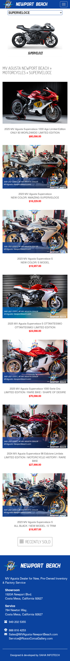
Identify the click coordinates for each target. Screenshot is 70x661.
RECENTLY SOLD (37, 541)
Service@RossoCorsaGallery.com (31, 638)
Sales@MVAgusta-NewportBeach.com (33, 634)
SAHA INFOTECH (49, 655)
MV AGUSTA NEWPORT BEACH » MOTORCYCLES (27, 70)
